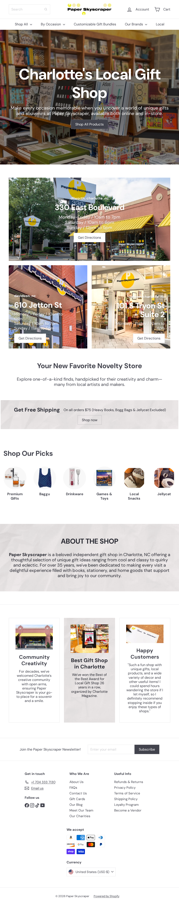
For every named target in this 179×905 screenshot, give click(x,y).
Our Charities (79, 816)
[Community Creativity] (34, 637)
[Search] (45, 9)
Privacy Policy (125, 787)
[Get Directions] (89, 219)
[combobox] (29, 9)
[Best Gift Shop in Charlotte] (89, 638)
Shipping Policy (126, 799)
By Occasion (51, 24)
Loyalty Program (126, 804)
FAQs (73, 787)
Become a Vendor (127, 810)
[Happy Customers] (145, 634)
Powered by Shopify (106, 896)
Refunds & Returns (128, 782)
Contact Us (78, 793)
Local (160, 24)
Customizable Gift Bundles (95, 24)
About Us (76, 782)
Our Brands (134, 24)
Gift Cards (77, 799)
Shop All (22, 24)
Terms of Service (127, 793)
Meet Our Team (81, 810)
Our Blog (76, 804)
